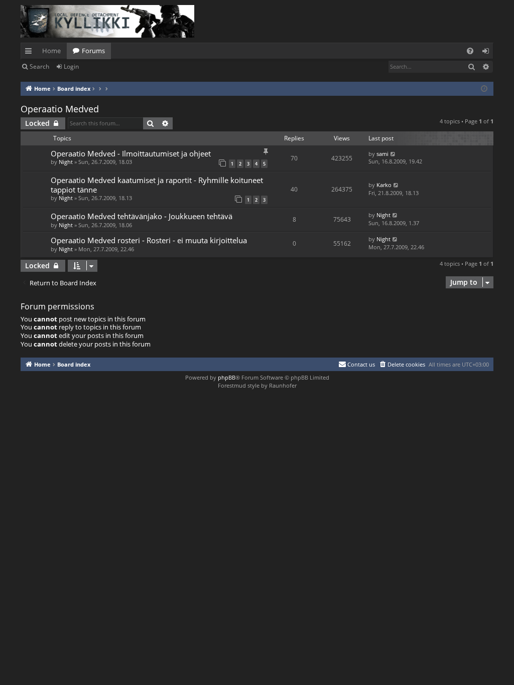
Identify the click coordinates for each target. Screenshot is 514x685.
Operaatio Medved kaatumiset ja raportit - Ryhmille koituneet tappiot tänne (157, 184)
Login (71, 66)
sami (382, 153)
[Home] (107, 21)
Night (66, 161)
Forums (93, 50)
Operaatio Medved (60, 109)
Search (39, 66)
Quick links (30, 52)
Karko (384, 185)
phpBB (226, 377)
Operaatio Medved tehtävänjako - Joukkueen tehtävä (141, 216)
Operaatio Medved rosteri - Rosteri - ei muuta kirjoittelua (149, 240)
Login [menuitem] (487, 52)
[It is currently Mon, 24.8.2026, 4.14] (484, 89)
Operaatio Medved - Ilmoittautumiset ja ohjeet (131, 153)
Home (51, 50)
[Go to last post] (393, 153)
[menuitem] (470, 51)
